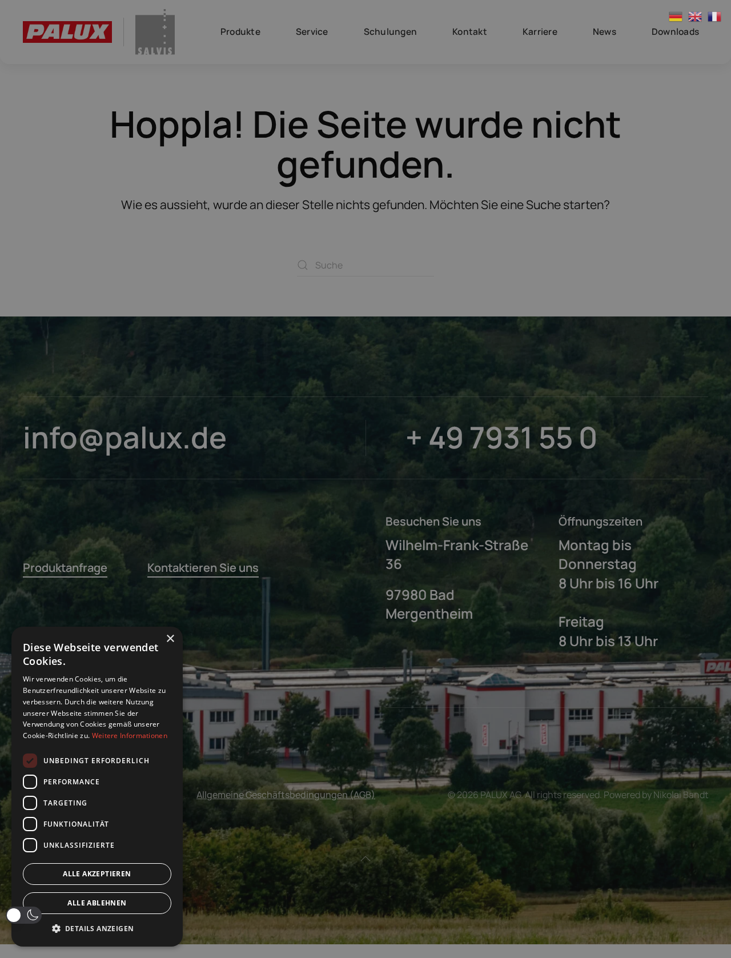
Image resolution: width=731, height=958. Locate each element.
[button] (24, 915)
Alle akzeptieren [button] (97, 874)
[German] (676, 16)
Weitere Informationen (129, 735)
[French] (715, 16)
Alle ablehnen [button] (96, 903)
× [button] (170, 639)
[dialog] (97, 787)
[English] (695, 16)
